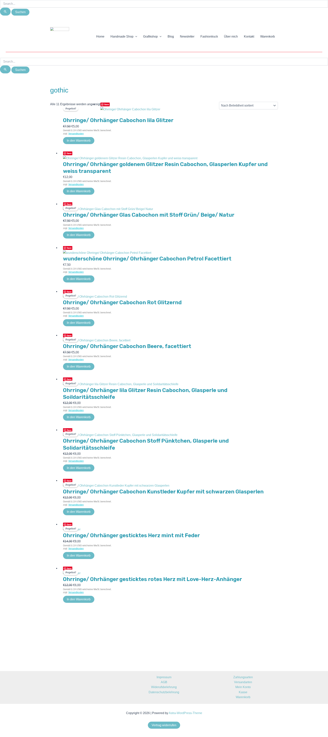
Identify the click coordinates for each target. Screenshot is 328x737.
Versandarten (243, 682)
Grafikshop (150, 36)
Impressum (164, 677)
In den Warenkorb (79, 140)
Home (100, 36)
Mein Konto (243, 687)
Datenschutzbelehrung (164, 692)
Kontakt (249, 36)
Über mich (231, 36)
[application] (135, 36)
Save (106, 104)
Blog (171, 36)
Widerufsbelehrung (164, 687)
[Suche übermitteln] (5, 12)
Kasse (243, 692)
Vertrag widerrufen (164, 725)
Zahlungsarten (243, 677)
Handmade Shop (121, 36)
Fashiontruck (209, 36)
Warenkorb (267, 36)
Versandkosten (76, 133)
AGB (164, 682)
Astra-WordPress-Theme (185, 713)
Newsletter (187, 36)
